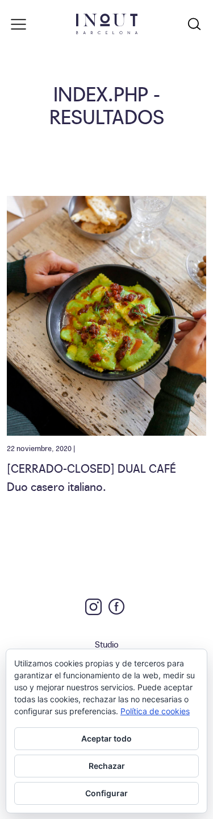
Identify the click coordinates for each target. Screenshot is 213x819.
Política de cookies (155, 711)
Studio (107, 644)
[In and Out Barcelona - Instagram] (93, 607)
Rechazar (107, 766)
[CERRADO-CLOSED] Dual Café (91, 468)
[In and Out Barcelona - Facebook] (116, 607)
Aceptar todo (106, 738)
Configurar (106, 793)
